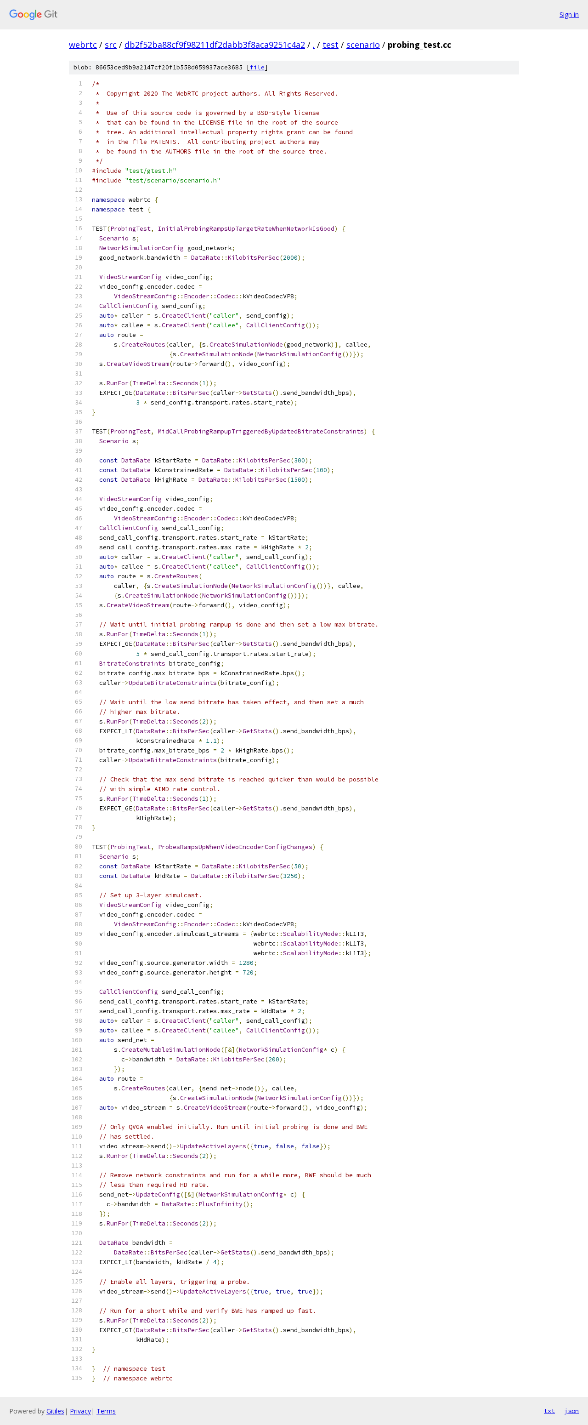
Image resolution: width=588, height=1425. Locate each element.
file (257, 67)
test (330, 44)
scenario (363, 44)
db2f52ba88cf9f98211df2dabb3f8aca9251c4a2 (214, 44)
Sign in (569, 14)
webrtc (83, 44)
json (571, 1411)
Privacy (80, 1411)
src (111, 44)
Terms (106, 1411)
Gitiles (55, 1411)
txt (549, 1411)
